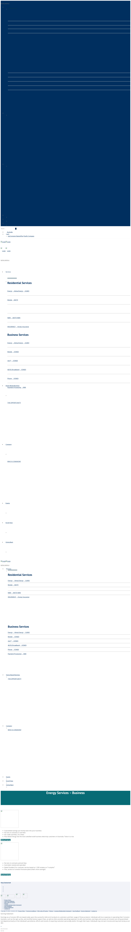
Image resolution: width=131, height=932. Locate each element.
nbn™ (10, 79)
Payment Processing (14, 92)
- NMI (24, 92)
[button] (5, 4)
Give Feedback (8, 906)
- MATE (15, 23)
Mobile (10, 23)
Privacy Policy (7, 900)
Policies (6, 903)
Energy (10, 19)
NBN (9, 31)
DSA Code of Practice (9, 902)
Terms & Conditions (9, 901)
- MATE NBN (16, 31)
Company (9, 164)
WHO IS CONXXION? (14, 168)
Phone (10, 88)
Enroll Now (9, 219)
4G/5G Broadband (14, 84)
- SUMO (27, 19)
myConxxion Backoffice (15, 236)
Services (8, 7)
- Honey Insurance (22, 35)
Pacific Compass (29, 236)
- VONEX (16, 75)
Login (7, 234)
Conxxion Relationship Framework (12, 905)
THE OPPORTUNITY (14, 117)
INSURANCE (12, 35)
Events (8, 215)
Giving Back (9, 223)
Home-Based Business (13, 113)
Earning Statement (8, 907)
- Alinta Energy (18, 19)
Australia (10, 232)
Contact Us (7, 908)
